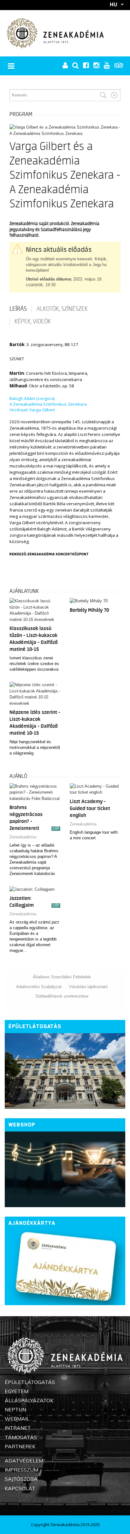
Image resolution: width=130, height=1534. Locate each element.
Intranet (18, 1428)
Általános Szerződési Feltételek (62, 977)
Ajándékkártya (32, 1223)
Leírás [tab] (18, 308)
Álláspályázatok (29, 1400)
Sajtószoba (21, 1479)
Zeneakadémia (22, 837)
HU (113, 4)
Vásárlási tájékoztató (88, 986)
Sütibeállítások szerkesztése (61, 996)
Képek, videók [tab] (33, 321)
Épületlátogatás (35, 1026)
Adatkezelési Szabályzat (39, 986)
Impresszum (21, 1470)
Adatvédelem (24, 1460)
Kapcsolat (20, 1488)
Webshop (22, 1125)
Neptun (15, 1409)
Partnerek (20, 1446)
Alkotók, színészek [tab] (62, 308)
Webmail (17, 1418)
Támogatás (21, 1437)
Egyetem (16, 1391)
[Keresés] (103, 95)
